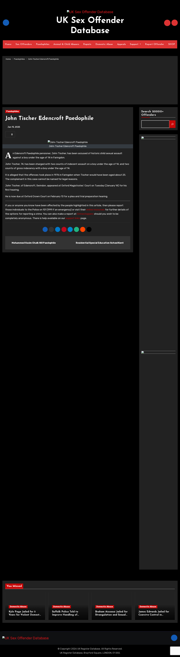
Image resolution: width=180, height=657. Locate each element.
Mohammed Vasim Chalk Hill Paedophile (33, 243)
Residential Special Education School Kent (100, 243)
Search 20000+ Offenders (152, 113)
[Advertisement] (90, 81)
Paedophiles (42, 44)
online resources (95, 209)
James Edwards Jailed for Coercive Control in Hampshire (154, 615)
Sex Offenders (24, 44)
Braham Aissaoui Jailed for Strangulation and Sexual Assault (111, 615)
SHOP (171, 44)
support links (73, 218)
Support (134, 44)
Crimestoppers (85, 213)
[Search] (172, 124)
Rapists (87, 44)
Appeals (121, 44)
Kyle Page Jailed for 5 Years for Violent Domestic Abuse (25, 615)
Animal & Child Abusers (66, 44)
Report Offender (154, 44)
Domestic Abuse (104, 44)
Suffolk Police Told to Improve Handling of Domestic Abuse (65, 615)
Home (8, 44)
